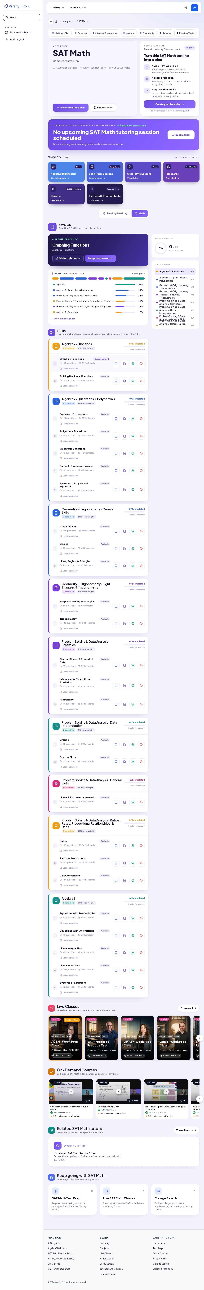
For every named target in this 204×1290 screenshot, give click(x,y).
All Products (76, 7)
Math (142, 213)
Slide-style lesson (69, 258)
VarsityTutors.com (163, 1268)
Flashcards (148, 33)
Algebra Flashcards (57, 1248)
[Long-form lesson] (116, 363)
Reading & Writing (117, 213)
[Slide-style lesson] (124, 363)
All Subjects (54, 1243)
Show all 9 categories (64, 318)
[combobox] (24, 17)
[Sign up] (194, 7)
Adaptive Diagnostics (106, 33)
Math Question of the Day (61, 1258)
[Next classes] (199, 1037)
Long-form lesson (98, 258)
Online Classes (160, 1253)
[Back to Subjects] (50, 21)
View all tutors (184, 1130)
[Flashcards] (132, 363)
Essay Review (107, 1263)
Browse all (187, 1008)
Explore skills (105, 107)
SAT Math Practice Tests (60, 1253)
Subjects (68, 21)
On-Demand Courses (59, 1268)
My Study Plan (62, 33)
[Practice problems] (141, 363)
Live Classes (54, 1263)
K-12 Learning (160, 1258)
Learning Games (108, 1273)
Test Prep (158, 1248)
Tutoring (55, 7)
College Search (161, 1263)
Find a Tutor (159, 1243)
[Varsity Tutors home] (17, 6)
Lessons (130, 33)
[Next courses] (199, 1099)
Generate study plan (72, 107)
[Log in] (185, 7)
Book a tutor (182, 134)
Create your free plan (168, 104)
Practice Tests (186, 33)
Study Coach (107, 1258)
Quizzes (166, 33)
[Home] (57, 21)
